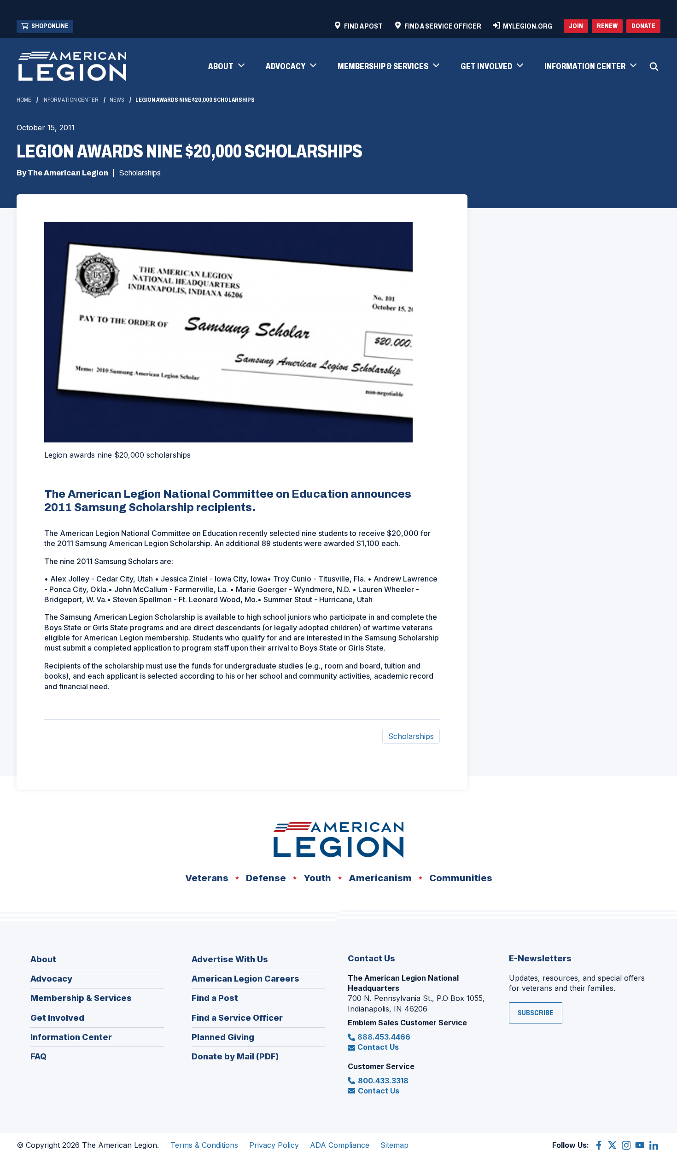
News (117, 100)
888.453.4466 (383, 1036)
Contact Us (378, 1047)
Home (24, 100)
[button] (226, 67)
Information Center (70, 100)
